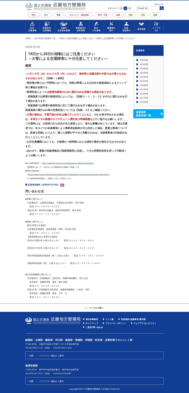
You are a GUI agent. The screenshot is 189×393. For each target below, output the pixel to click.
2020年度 (144, 85)
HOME (28, 38)
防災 (34, 15)
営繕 (130, 15)
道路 (58, 15)
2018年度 (144, 93)
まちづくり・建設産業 (79, 15)
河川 (46, 15)
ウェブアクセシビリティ (145, 323)
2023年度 (144, 72)
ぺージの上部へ (96, 307)
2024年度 (144, 68)
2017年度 (144, 97)
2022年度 (144, 77)
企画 (118, 15)
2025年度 (144, 64)
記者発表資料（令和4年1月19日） (44, 184)
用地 (143, 15)
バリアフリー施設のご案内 (51, 355)
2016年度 (144, 102)
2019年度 (144, 89)
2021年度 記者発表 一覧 (44, 38)
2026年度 (144, 60)
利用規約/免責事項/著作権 (133, 319)
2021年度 (144, 81)
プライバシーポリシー (115, 323)
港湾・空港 (103, 15)
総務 (155, 15)
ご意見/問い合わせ (94, 327)
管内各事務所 (92, 319)
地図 (31, 355)
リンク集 (109, 319)
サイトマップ (92, 323)
